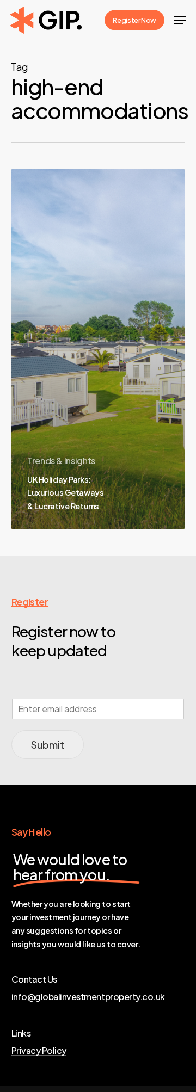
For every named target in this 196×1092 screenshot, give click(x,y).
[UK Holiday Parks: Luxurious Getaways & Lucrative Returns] (98, 349)
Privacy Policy (38, 1051)
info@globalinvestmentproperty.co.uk (88, 997)
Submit (47, 744)
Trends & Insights (61, 460)
